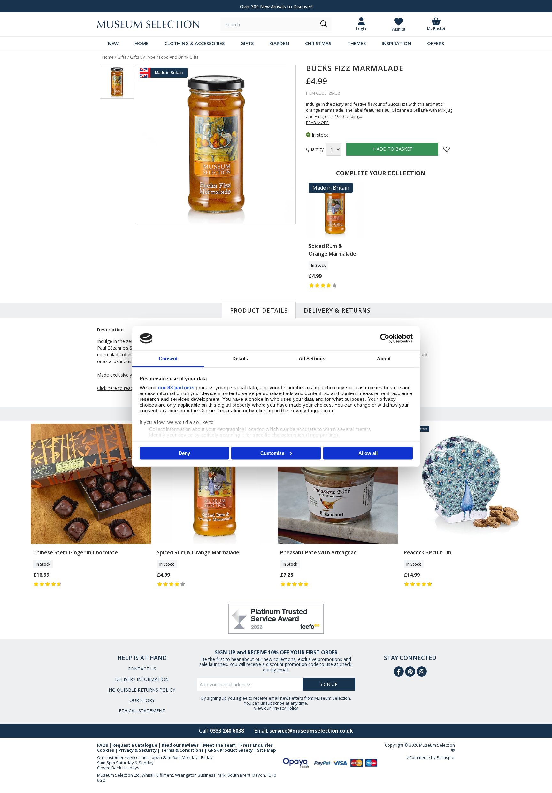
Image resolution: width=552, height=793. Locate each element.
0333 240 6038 (227, 730)
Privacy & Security (138, 750)
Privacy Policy (285, 708)
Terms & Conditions (182, 750)
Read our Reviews (180, 745)
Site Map (266, 750)
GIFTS (247, 43)
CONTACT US (142, 669)
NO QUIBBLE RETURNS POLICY (142, 690)
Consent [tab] (168, 358)
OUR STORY (142, 700)
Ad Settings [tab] (312, 358)
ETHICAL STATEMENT (142, 711)
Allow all (368, 453)
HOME (141, 43)
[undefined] (216, 144)
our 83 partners (176, 387)
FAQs (102, 745)
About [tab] (384, 358)
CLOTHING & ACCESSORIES (195, 43)
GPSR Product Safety (230, 750)
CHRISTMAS (318, 43)
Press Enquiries (256, 745)
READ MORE (317, 122)
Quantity (315, 149)
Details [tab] (240, 358)
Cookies (105, 750)
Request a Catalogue (134, 745)
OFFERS (435, 43)
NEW (113, 43)
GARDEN (279, 43)
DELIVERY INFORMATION (142, 679)
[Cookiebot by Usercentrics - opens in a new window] (385, 338)
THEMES (356, 43)
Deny (184, 453)
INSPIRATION (396, 43)
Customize (272, 453)
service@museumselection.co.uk (311, 730)
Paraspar (446, 757)
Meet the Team (219, 745)
